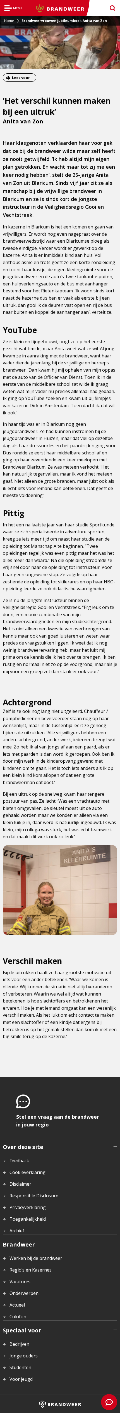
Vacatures (19, 1281)
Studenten (20, 1367)
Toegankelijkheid (27, 1219)
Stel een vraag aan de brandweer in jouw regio (57, 1120)
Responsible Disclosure (33, 1196)
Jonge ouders (23, 1356)
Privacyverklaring (27, 1207)
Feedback (19, 1161)
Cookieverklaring (27, 1172)
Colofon (17, 1317)
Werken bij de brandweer (35, 1258)
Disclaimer (20, 1184)
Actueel (17, 1305)
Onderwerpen (24, 1293)
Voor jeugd (21, 1379)
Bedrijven (19, 1344)
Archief (16, 1231)
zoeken (111, 8)
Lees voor (21, 77)
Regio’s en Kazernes (30, 1270)
